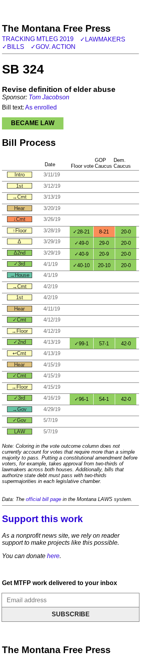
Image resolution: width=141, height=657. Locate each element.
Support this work (42, 518)
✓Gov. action (53, 46)
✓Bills (13, 46)
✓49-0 (81, 243)
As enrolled (41, 107)
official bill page (43, 499)
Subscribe (71, 614)
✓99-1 (81, 343)
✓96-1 (81, 399)
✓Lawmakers (102, 39)
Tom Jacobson (49, 97)
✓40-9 (81, 254)
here (53, 556)
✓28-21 (81, 232)
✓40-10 (81, 265)
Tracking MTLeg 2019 (38, 39)
